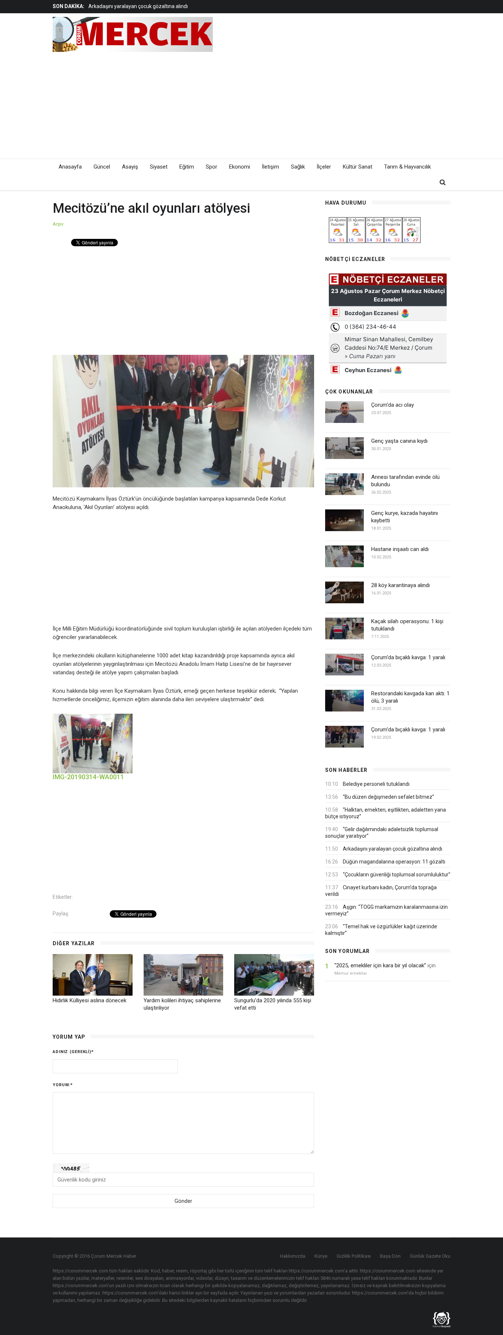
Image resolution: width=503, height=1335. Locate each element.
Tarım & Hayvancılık (407, 166)
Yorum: (63, 1085)
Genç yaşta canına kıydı (399, 441)
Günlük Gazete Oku (430, 1256)
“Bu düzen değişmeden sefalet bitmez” (388, 797)
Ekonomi (239, 166)
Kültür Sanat (357, 166)
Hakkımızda (292, 1256)
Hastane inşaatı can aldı (400, 549)
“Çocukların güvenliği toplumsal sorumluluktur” (396, 874)
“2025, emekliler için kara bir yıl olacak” (380, 965)
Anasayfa (70, 166)
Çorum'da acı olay (392, 405)
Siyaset (159, 166)
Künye (320, 1256)
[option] (201, 6)
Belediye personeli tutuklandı (376, 784)
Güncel (102, 166)
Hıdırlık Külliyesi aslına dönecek (89, 1000)
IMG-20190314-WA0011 (88, 777)
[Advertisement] (318, 103)
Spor (211, 166)
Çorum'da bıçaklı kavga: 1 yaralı (408, 657)
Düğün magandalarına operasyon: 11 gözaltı (394, 862)
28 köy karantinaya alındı (400, 585)
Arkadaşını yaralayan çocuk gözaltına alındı (138, 6)
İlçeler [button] (324, 166)
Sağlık (298, 166)
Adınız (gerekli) (73, 1051)
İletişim (270, 166)
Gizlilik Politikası (354, 1256)
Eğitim (186, 166)
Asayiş (130, 166)
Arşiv (58, 224)
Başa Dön (390, 1256)
